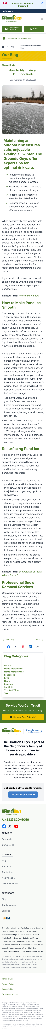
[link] (37, 646)
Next (38, 639)
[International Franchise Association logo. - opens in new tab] (7, 918)
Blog (4, 899)
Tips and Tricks (8, 65)
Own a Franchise (10, 883)
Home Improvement (13, 668)
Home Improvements (14, 671)
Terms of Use (7, 979)
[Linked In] (30, 646)
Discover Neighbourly (21, 794)
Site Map (6, 910)
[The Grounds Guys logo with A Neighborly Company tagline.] (11, 731)
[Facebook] (8, 646)
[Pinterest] (23, 646)
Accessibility (7, 989)
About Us (6, 866)
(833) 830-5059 (17, 819)
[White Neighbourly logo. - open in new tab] (8, 11)
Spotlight (8, 687)
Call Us (35, 29)
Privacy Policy (8, 984)
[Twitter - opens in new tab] (10, 826)
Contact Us (7, 872)
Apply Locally (8, 878)
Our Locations (9, 905)
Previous (10, 639)
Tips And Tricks (11, 690)
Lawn (6, 678)
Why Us (5, 860)
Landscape (9, 674)
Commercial (8, 845)
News (7, 681)
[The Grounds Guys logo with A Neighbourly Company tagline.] (23, 811)
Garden (7, 665)
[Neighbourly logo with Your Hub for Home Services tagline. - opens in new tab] (35, 731)
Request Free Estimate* (14, 29)
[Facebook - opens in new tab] (4, 826)
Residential (7, 839)
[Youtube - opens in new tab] (16, 826)
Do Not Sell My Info (10, 994)
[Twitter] (15, 646)
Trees (7, 693)
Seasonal (8, 684)
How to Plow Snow (29, 295)
